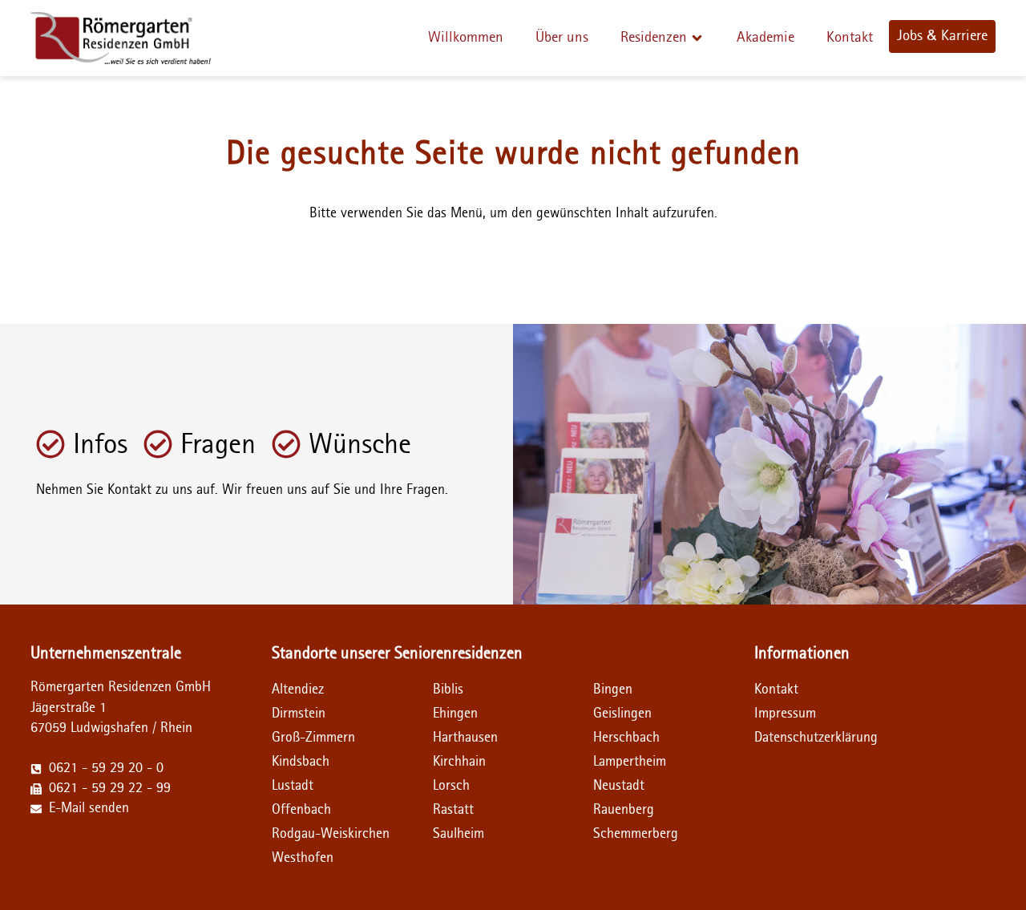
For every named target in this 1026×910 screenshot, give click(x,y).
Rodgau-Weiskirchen (331, 834)
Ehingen (455, 713)
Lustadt (292, 786)
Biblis (448, 689)
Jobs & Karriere (942, 35)
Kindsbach (300, 761)
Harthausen (465, 737)
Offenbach (301, 810)
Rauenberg (623, 810)
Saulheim (458, 834)
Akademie (765, 37)
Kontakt (849, 37)
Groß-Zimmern (313, 737)
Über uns (561, 37)
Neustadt (618, 786)
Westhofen (302, 858)
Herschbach (626, 737)
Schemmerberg (635, 834)
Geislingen (622, 713)
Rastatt (453, 810)
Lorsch (451, 786)
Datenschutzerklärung (794, 737)
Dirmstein (298, 713)
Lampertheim (629, 761)
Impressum (785, 713)
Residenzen (653, 37)
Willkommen (465, 37)
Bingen (612, 689)
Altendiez (298, 689)
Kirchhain (459, 761)
